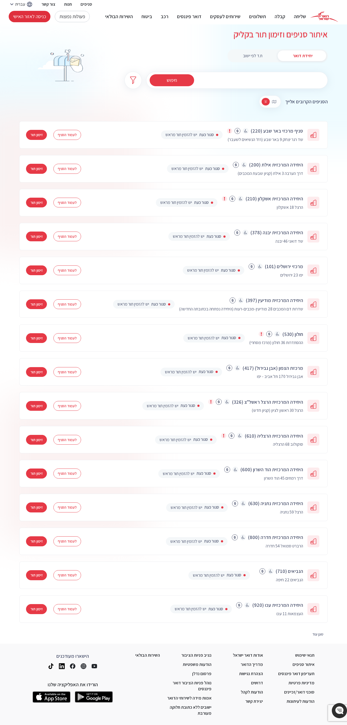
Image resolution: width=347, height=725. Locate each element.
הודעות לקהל (252, 692)
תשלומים (257, 17)
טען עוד (317, 634)
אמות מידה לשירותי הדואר (189, 698)
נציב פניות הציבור (196, 655)
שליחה (300, 17)
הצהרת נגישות (251, 673)
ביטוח (147, 17)
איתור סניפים (303, 664)
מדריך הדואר (252, 664)
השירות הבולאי (119, 17)
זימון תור (36, 134)
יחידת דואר (303, 56)
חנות (68, 4)
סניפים (86, 4)
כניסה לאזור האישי (29, 16)
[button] (339, 710)
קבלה (280, 17)
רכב (164, 17)
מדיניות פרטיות (301, 683)
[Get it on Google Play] (94, 697)
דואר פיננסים (189, 17)
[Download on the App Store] (51, 697)
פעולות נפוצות (72, 16)
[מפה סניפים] (274, 101)
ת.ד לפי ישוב (252, 56)
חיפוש (172, 80)
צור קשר (48, 4)
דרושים (257, 683)
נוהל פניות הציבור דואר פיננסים (192, 686)
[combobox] (237, 80)
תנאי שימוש (304, 655)
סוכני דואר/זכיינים (299, 692)
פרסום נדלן (201, 673)
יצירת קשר (254, 701)
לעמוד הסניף (67, 134)
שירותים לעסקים (225, 17)
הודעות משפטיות (197, 664)
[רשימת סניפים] (266, 101)
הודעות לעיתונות (300, 701)
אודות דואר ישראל (248, 655)
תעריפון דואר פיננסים (296, 673)
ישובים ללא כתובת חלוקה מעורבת (190, 710)
